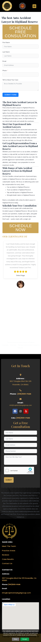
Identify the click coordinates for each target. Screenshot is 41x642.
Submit (9, 480)
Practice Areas (8, 550)
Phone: (5, 584)
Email (4, 61)
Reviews (5, 555)
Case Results (8, 559)
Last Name (6, 52)
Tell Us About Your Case (10, 80)
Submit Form (10, 95)
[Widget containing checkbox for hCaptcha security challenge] (19, 470)
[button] (34, 6)
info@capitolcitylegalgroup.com (20, 405)
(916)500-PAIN (24, 394)
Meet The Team (9, 546)
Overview (13, 345)
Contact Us (7, 563)
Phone (4, 70)
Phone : (13, 394)
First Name (6, 42)
